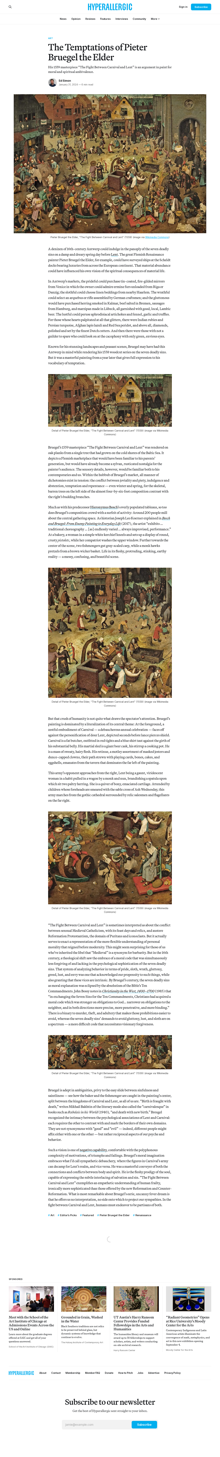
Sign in (183, 6)
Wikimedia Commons (157, 237)
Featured (88, 1215)
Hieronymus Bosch (104, 507)
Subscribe (201, 7)
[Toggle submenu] (158, 19)
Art (50, 38)
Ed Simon (65, 80)
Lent (114, 254)
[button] (154, 18)
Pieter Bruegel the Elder (115, 1215)
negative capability (93, 1150)
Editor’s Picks (68, 1215)
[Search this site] (10, 7)
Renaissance (143, 1215)
